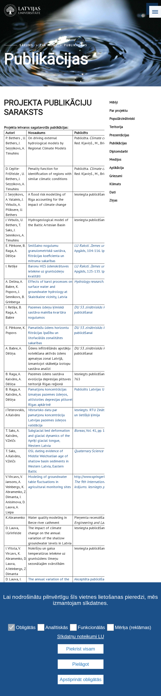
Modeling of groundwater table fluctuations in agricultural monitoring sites (49, 481)
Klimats (115, 184)
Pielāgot (80, 664)
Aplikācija (116, 167)
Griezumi (115, 176)
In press (95, 281)
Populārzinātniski (122, 118)
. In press (102, 451)
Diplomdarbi (118, 151)
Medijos (115, 159)
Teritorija (116, 126)
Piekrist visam (80, 648)
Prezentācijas (119, 135)
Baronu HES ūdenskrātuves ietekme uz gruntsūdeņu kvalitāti (48, 271)
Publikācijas (75, 45)
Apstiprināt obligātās (81, 679)
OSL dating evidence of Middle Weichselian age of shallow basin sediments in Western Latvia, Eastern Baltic (48, 461)
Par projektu (118, 110)
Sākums (26, 45)
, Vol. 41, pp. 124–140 (95, 430)
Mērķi (113, 102)
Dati (112, 192)
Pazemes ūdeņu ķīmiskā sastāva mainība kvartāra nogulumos (47, 312)
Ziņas (113, 200)
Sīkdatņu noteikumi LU (80, 636)
